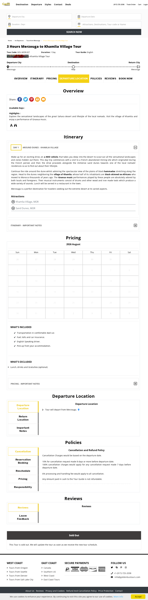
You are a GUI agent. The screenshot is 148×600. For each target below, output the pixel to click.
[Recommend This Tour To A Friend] (43, 99)
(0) (24, 54)
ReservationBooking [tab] (23, 461)
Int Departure (19, 41)
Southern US (50, 571)
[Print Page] (38, 99)
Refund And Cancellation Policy (81, 590)
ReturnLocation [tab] (22, 418)
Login (146, 4)
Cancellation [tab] (23, 451)
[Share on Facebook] (20, 99)
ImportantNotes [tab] (23, 429)
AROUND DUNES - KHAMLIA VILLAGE (35, 147)
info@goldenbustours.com (127, 577)
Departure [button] (36, 4)
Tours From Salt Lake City (21, 579)
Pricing (51, 78)
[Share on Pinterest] (32, 99)
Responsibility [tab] (23, 487)
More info (118, 596)
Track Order (131, 4)
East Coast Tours (52, 579)
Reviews (110, 78)
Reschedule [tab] (23, 470)
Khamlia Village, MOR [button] (27, 201)
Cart (139, 4)
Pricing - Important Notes (25, 383)
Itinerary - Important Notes (26, 225)
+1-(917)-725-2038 (122, 573)
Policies (96, 78)
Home (10, 41)
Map (73, 69)
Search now (74, 32)
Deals (68, 4)
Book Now (126, 78)
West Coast (49, 575)
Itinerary (37, 78)
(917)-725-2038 (119, 4)
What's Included (21, 327)
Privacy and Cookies (55, 590)
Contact (58, 4)
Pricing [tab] (23, 479)
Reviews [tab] (23, 507)
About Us (29, 590)
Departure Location (74, 78)
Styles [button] (48, 4)
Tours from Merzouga (33, 41)
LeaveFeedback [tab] (23, 517)
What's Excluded (21, 361)
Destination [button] (22, 4)
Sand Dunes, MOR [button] (25, 208)
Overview (21, 78)
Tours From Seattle (18, 571)
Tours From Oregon (18, 567)
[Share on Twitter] (26, 99)
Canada (47, 567)
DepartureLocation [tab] (23, 407)
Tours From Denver (18, 575)
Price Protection (105, 590)
